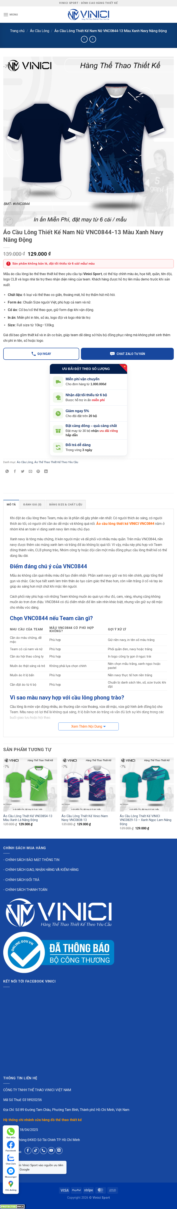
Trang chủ (17, 31)
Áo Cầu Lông (39, 31)
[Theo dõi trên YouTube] (51, 1150)
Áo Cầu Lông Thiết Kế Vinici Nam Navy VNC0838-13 (85, 818)
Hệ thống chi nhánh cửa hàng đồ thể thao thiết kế (42, 1120)
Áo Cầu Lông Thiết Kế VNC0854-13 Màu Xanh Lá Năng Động (27, 818)
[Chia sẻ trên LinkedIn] (46, 471)
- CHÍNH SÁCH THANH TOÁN (25, 890)
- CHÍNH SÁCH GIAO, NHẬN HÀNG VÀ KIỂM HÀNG (41, 870)
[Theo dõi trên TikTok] (35, 1150)
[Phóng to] (9, 221)
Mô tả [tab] (11, 504)
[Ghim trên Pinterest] (38, 471)
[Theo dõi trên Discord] (59, 1150)
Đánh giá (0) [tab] (32, 504)
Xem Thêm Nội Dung (86, 726)
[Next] (173, 797)
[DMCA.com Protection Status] (13, 1206)
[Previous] (3, 797)
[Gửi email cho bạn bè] (30, 471)
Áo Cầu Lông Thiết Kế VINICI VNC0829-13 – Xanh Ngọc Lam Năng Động (145, 820)
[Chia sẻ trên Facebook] (15, 471)
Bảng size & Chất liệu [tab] (65, 504)
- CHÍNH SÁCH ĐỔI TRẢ (21, 880)
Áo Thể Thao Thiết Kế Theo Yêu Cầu (56, 462)
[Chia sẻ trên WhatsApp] (7, 471)
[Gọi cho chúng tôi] (43, 1150)
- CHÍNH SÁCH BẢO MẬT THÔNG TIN (31, 860)
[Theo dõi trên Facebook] (28, 1150)
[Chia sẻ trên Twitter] (22, 471)
